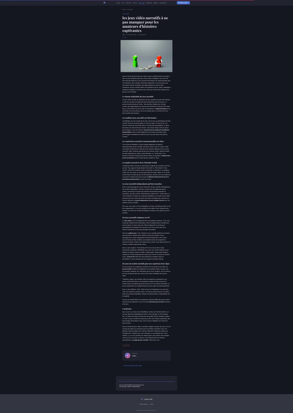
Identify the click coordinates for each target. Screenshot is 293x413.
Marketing (149, 2)
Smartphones (163, 2)
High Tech (128, 2)
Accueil (118, 2)
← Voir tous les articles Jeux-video (132, 365)
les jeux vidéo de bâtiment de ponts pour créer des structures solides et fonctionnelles (131, 385)
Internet (135, 2)
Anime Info (148, 399)
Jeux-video (142, 2)
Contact (152, 404)
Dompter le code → (183, 2)
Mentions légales (143, 404)
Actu (123, 2)
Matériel (156, 2)
